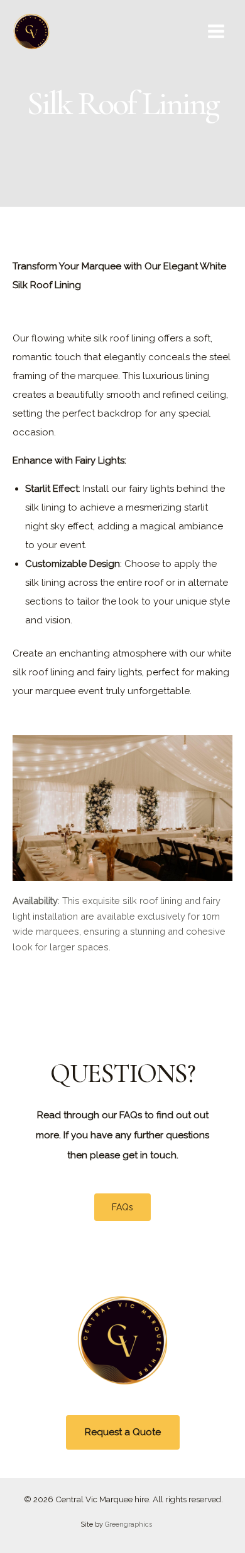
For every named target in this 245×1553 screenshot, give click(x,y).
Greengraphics (128, 1524)
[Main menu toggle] (216, 31)
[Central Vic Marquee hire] (31, 31)
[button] (123, 1432)
